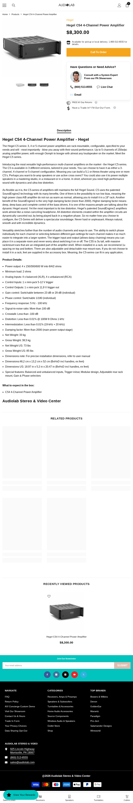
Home (5, 14)
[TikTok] (65, 674)
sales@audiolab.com (22, 762)
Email (75, 94)
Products (15, 14)
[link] (22, 482)
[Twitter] (83, 674)
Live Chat (105, 87)
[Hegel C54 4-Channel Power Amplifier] (66, 612)
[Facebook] (47, 674)
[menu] (4, 5)
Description (64, 130)
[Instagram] (56, 674)
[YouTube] (74, 674)
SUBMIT (122, 665)
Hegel (69, 20)
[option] (32, 47)
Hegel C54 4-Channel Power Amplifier (66, 636)
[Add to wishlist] (49, 596)
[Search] (14, 5)
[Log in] (119, 5)
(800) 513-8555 (81, 87)
